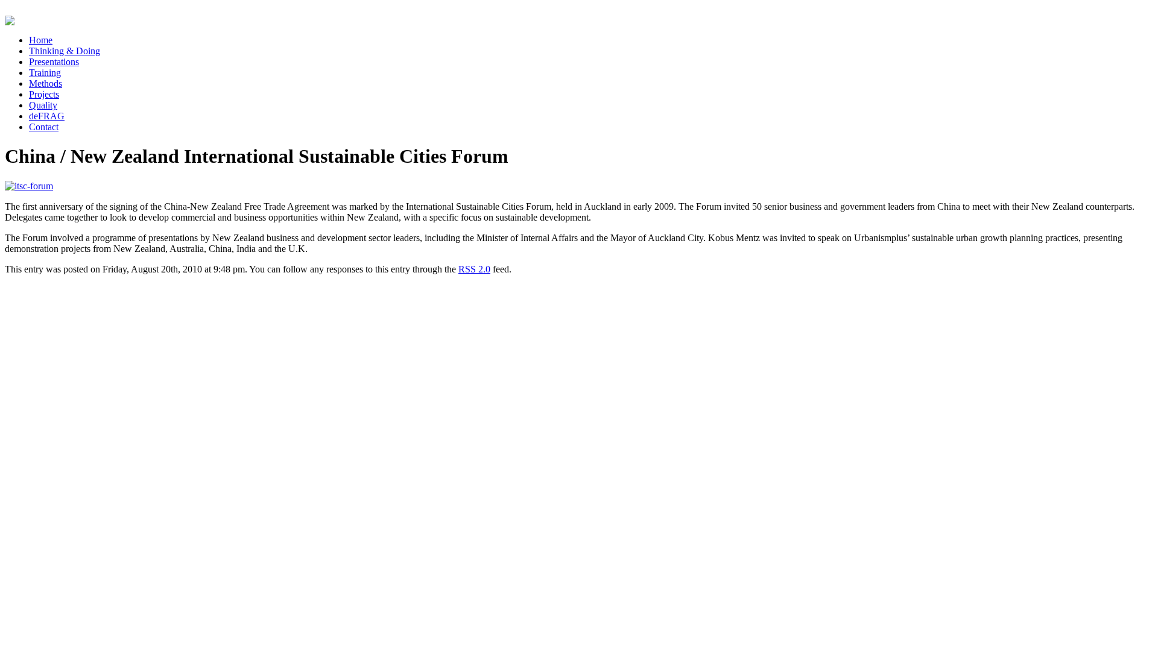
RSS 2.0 (474, 269)
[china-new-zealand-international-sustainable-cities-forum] (29, 186)
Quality (43, 105)
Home (40, 40)
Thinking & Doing (64, 51)
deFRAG (47, 116)
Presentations (54, 62)
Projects (44, 94)
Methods (45, 83)
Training (45, 73)
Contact (44, 127)
